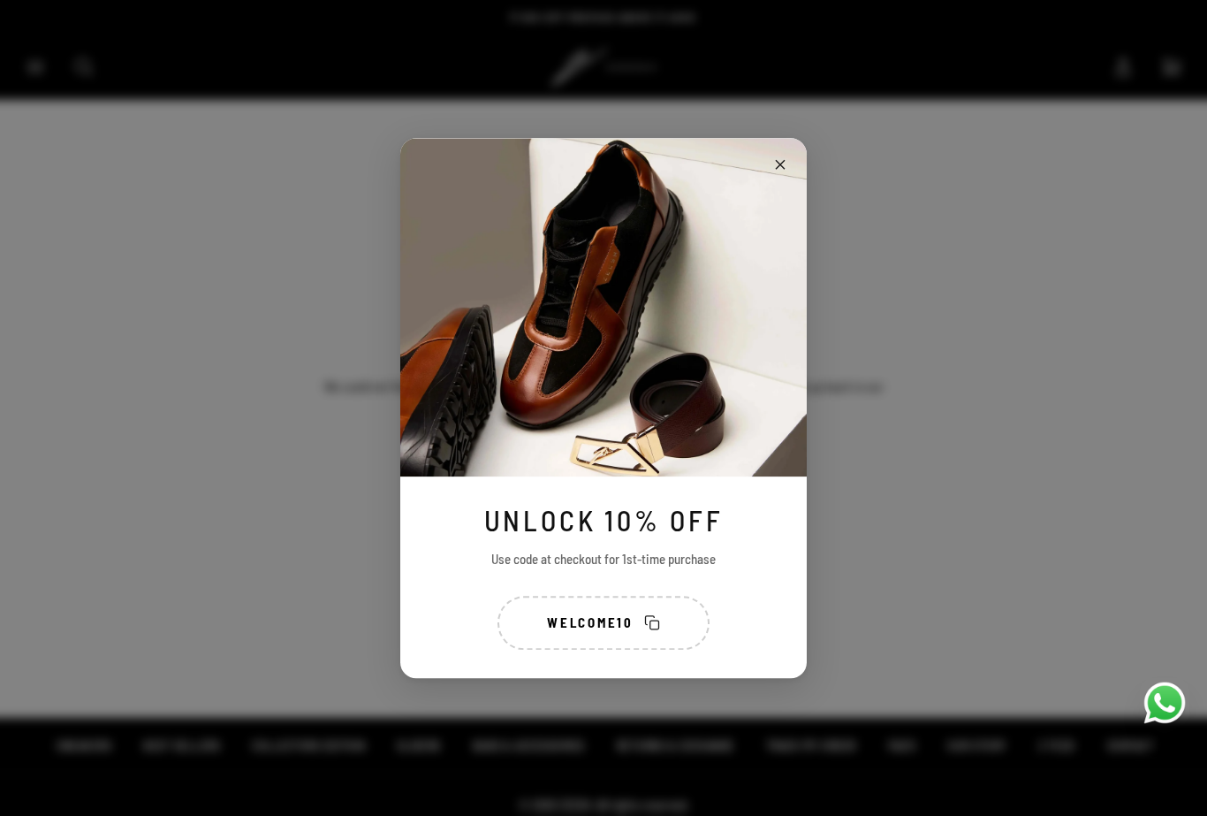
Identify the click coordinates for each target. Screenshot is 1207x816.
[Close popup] (780, 164)
